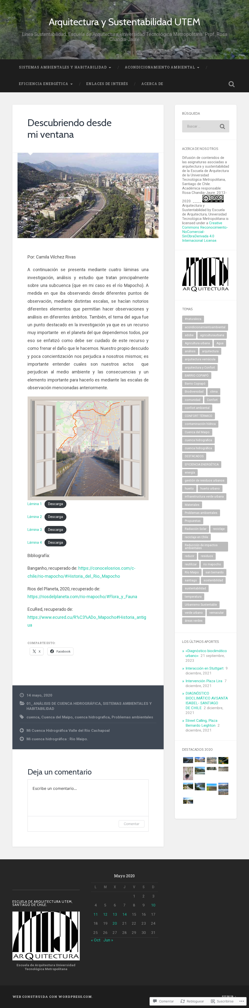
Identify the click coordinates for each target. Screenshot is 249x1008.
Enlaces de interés (107, 84)
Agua (219, 343)
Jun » (108, 940)
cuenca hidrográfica (198, 448)
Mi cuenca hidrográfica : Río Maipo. (57, 739)
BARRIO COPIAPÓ (197, 375)
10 (153, 905)
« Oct (95, 940)
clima (214, 391)
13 (115, 914)
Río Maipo (192, 572)
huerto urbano (210, 488)
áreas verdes (194, 620)
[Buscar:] (205, 126)
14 (124, 914)
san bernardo (214, 572)
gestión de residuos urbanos (204, 480)
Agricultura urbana (197, 343)
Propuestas (193, 521)
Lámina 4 (34, 543)
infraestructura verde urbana (204, 496)
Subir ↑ (229, 997)
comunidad (192, 400)
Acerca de (152, 84)
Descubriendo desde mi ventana (69, 128)
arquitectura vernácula (200, 359)
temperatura (193, 596)
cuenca (33, 717)
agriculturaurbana (212, 335)
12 (105, 914)
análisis (190, 351)
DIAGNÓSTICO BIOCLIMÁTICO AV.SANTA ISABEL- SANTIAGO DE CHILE (207, 700)
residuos (207, 556)
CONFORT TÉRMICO (198, 416)
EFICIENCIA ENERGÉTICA (43, 84)
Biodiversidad (194, 391)
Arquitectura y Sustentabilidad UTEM (124, 22)
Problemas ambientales (132, 717)
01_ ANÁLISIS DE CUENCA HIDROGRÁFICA (64, 703)
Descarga (55, 504)
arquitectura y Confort (200, 367)
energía (190, 472)
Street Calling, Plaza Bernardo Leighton (201, 723)
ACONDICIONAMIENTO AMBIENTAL (160, 67)
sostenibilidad (213, 580)
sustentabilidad (195, 588)
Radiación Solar (195, 529)
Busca (232, 84)
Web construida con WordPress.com (52, 997)
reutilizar (191, 564)
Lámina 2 (34, 517)
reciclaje (219, 529)
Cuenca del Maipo (57, 717)
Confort (212, 400)
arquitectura (210, 351)
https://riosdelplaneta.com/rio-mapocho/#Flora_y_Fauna (82, 596)
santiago (191, 580)
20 (115, 923)
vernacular (216, 612)
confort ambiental (197, 408)
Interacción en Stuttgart (204, 668)
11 (95, 914)
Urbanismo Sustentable (201, 604)
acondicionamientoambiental (205, 327)
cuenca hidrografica (92, 717)
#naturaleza (193, 319)
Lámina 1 (34, 504)
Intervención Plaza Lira (204, 681)
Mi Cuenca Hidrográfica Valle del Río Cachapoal (68, 730)
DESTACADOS (194, 456)
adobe (189, 335)
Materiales (192, 505)
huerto (189, 488)
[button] (188, 760)
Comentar (131, 824)
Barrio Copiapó (195, 383)
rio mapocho (212, 564)
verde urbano (194, 612)
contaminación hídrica (200, 424)
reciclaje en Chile (196, 537)
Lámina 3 (34, 530)
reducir (189, 556)
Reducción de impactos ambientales (201, 546)
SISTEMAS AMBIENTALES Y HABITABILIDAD (63, 67)
